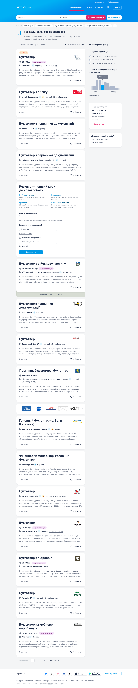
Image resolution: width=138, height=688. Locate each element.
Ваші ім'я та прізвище (28, 213)
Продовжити (31, 252)
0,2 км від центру (50, 65)
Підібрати (115, 17)
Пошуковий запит (97, 52)
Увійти (117, 7)
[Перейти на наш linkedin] (64, 674)
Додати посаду (25, 233)
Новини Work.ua (57, 681)
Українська (20, 674)
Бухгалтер (27, 57)
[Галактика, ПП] (27, 409)
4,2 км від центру (51, 598)
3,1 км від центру (29, 382)
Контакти (29, 681)
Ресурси (19, 681)
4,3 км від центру (56, 531)
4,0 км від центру (60, 97)
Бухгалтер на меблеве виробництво (36, 626)
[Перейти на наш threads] (52, 674)
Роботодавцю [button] (111, 674)
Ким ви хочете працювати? (30, 225)
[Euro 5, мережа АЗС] (39, 409)
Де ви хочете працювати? (30, 238)
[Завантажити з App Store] (80, 674)
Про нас (38, 681)
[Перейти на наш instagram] (58, 674)
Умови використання (85, 681)
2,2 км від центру (58, 344)
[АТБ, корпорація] (51, 409)
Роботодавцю (113, 2)
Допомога (70, 681)
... (114, 26)
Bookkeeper (28, 26)
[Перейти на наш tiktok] (70, 674)
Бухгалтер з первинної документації (68, 26)
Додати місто (24, 246)
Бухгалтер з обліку (33, 92)
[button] (108, 7)
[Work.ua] (23, 7)
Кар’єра (46, 681)
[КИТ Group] (75, 409)
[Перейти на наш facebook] (46, 674)
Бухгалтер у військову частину (42, 263)
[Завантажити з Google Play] (94, 674)
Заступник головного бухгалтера (98, 26)
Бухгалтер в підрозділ (35, 558)
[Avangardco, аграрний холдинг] (63, 409)
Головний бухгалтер (44, 26)
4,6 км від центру (60, 496)
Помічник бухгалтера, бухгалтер (44, 370)
